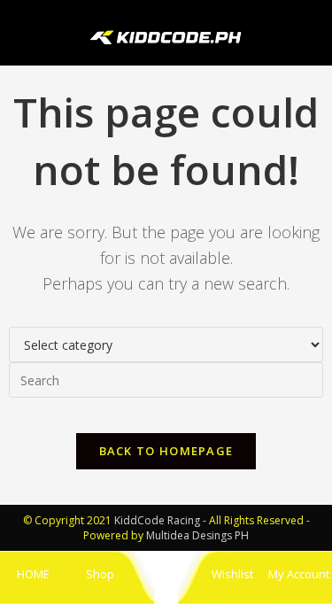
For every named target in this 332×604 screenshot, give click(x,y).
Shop (100, 574)
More (166, 574)
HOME (33, 574)
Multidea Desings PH (197, 535)
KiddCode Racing (157, 520)
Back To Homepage (166, 451)
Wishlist (232, 574)
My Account (298, 574)
